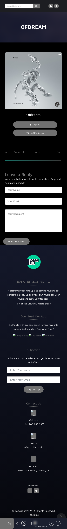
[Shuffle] (51, 524)
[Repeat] (58, 524)
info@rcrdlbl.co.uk (33, 447)
